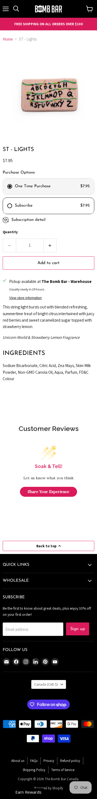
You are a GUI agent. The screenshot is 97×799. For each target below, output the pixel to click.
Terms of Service (62, 770)
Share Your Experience (48, 491)
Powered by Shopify (48, 788)
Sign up (77, 629)
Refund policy (70, 760)
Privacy (48, 760)
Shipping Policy (34, 770)
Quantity (10, 232)
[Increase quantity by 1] (50, 245)
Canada (46, 684)
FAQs (33, 760)
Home (8, 39)
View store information (25, 298)
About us (17, 760)
